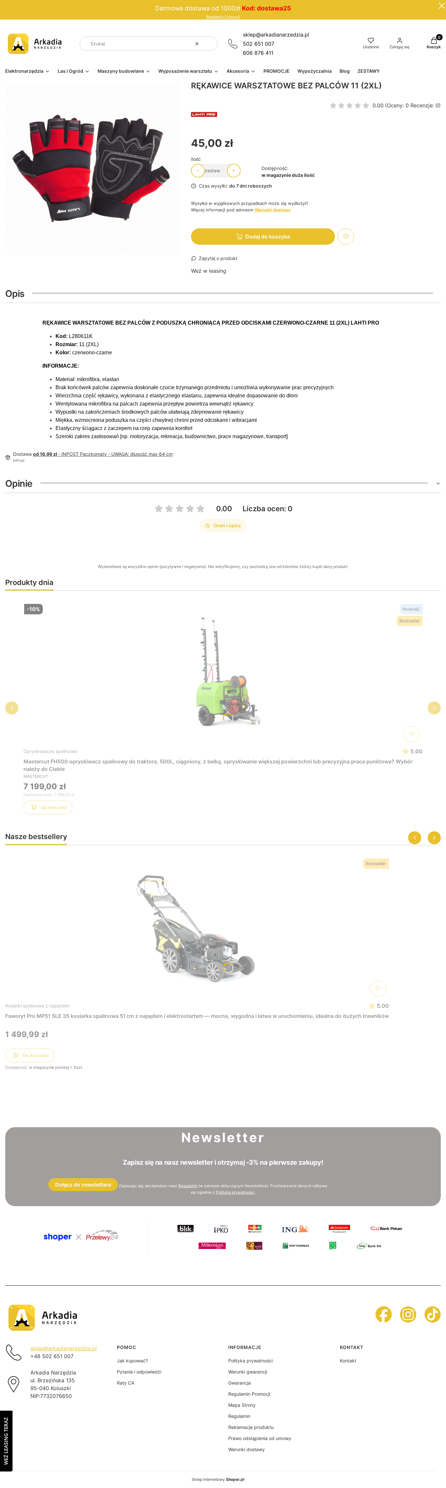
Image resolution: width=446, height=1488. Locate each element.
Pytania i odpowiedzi (139, 1371)
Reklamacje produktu (251, 1427)
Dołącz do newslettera (83, 1184)
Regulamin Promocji (223, 17)
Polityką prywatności (235, 1192)
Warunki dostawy (246, 1449)
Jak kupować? (132, 1360)
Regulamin (188, 1185)
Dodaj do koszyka (267, 236)
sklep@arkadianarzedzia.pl (276, 34)
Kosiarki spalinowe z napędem (37, 1005)
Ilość (196, 159)
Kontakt (348, 1360)
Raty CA (125, 1383)
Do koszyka (54, 807)
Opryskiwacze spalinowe (50, 751)
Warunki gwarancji (247, 1371)
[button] (210, 43)
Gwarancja (239, 1383)
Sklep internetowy (218, 1479)
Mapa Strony (242, 1405)
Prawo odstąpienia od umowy (259, 1438)
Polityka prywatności (250, 1360)
